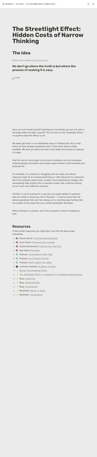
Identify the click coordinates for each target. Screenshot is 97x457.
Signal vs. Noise (37, 290)
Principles (35, 250)
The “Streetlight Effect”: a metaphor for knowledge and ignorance (50, 274)
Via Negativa (36, 294)
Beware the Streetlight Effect (33, 270)
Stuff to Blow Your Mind (39, 262)
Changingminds (32, 282)
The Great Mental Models (45, 238)
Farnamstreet (31, 286)
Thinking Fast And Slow (50, 246)
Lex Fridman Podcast (38, 258)
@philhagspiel (41, 60)
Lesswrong (30, 278)
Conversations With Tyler (40, 254)
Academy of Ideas (47, 266)
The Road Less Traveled (43, 242)
